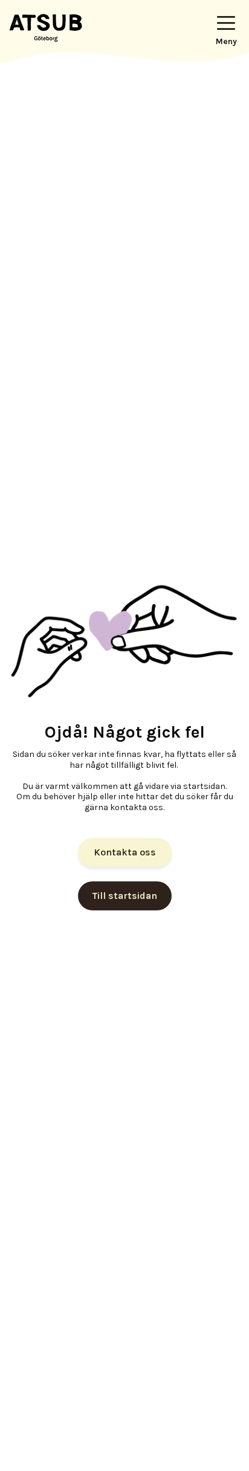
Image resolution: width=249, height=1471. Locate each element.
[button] (226, 26)
